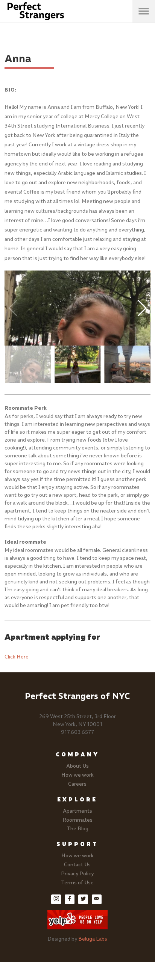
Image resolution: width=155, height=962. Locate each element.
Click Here (17, 657)
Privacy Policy (77, 873)
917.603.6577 (77, 732)
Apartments (77, 811)
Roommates (77, 820)
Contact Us (77, 864)
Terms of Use (77, 882)
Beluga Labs (92, 939)
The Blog (77, 828)
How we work (77, 775)
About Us (77, 766)
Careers (77, 784)
